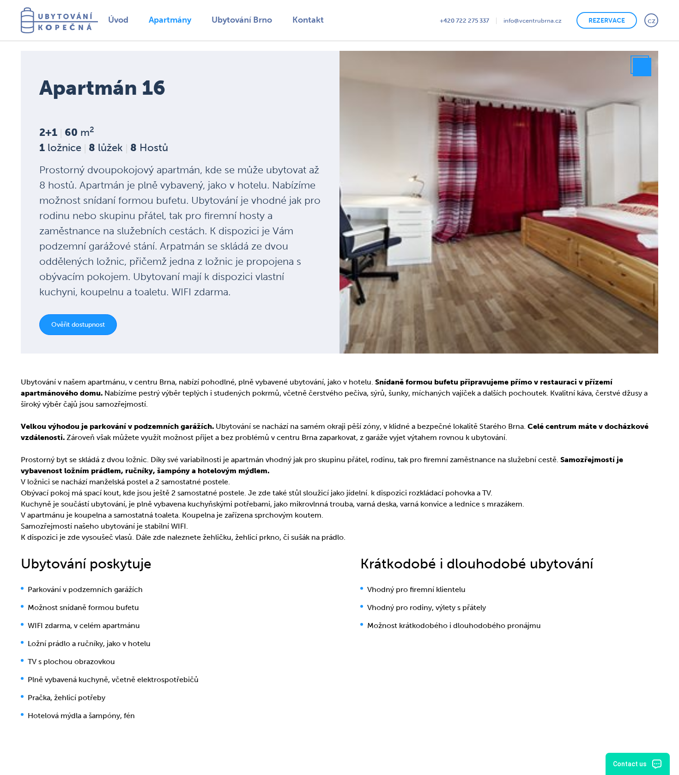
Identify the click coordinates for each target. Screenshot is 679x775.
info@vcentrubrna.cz (507, 20)
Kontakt (317, 20)
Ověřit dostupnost (88, 330)
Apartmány (174, 20)
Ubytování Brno (248, 20)
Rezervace (598, 19)
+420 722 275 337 (426, 20)
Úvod (119, 20)
